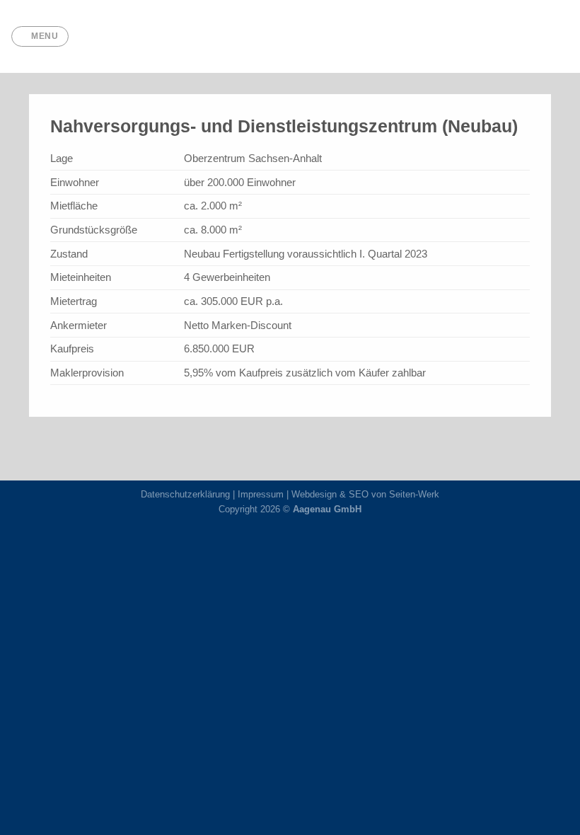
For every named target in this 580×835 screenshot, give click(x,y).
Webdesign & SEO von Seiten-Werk (365, 494)
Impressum (261, 494)
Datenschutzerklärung (185, 494)
